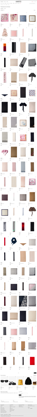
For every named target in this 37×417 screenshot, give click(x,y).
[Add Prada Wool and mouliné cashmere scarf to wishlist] (26, 356)
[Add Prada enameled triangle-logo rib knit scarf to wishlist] (17, 132)
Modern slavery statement (12, 409)
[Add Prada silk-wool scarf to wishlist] (17, 57)
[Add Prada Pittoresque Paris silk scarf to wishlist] (35, 177)
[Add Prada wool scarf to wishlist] (8, 42)
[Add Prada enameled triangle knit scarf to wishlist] (8, 57)
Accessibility (9, 414)
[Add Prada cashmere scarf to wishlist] (35, 341)
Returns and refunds (2, 408)
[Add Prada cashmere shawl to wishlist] (8, 87)
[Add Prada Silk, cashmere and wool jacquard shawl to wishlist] (17, 281)
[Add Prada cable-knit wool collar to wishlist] (35, 72)
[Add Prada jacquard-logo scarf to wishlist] (17, 266)
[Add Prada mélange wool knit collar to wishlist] (35, 206)
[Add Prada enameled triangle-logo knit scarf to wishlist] (8, 177)
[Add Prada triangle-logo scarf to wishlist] (8, 102)
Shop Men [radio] (5, 8)
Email (19, 392)
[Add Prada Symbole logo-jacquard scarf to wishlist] (26, 87)
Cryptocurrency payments (3, 410)
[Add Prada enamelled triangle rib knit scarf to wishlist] (35, 132)
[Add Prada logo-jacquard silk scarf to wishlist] (26, 42)
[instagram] (28, 408)
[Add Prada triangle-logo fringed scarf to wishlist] (17, 102)
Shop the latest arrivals (19, 0)
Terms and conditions (6, 414)
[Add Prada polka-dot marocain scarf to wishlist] (8, 27)
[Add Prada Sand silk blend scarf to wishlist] (35, 311)
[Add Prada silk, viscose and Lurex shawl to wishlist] (35, 236)
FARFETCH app (11, 408)
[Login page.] (33, 1)
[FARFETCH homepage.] (18, 1)
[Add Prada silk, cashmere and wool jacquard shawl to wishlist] (26, 191)
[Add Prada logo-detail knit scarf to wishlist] (17, 251)
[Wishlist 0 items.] (34, 1)
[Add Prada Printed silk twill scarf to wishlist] (8, 191)
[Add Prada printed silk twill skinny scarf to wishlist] (26, 27)
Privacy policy (2, 414)
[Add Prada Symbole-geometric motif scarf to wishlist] (26, 162)
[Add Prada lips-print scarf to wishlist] (35, 326)
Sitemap (10, 411)
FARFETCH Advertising (12, 410)
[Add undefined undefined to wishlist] (7, 376)
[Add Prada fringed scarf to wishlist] (17, 296)
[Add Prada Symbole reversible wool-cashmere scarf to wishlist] (17, 72)
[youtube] (32, 408)
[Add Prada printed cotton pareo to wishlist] (35, 266)
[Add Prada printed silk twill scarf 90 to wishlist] (26, 117)
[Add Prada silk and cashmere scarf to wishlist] (17, 341)
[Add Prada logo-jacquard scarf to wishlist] (17, 177)
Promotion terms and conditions (4, 411)
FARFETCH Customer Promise (3, 412)
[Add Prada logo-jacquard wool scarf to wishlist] (17, 42)
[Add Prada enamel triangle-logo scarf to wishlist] (35, 102)
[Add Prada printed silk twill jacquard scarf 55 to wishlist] (35, 12)
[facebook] (31, 408)
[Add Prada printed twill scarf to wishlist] (8, 12)
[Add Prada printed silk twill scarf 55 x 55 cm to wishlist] (35, 87)
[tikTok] (29, 408)
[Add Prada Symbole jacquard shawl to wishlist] (26, 72)
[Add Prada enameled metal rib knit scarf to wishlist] (8, 296)
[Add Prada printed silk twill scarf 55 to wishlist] (17, 27)
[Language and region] (32, 1)
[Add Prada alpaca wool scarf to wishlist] (8, 266)
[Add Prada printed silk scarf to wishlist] (17, 12)
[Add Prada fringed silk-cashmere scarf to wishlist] (26, 311)
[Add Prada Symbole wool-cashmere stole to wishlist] (17, 311)
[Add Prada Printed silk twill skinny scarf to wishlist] (17, 191)
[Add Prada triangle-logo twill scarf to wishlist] (26, 57)
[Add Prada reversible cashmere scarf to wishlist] (8, 117)
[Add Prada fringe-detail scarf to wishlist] (26, 341)
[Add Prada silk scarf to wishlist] (35, 42)
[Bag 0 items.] (35, 1)
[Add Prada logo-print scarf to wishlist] (35, 296)
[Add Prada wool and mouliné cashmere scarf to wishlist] (26, 266)
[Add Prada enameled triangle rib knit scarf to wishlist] (17, 162)
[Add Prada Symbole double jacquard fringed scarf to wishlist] (26, 296)
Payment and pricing (2, 409)
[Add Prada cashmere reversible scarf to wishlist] (35, 117)
